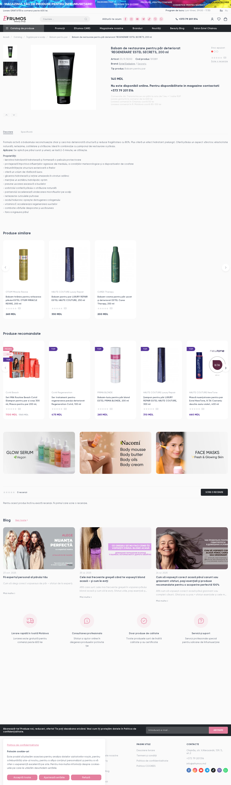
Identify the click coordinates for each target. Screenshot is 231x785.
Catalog (18, 37)
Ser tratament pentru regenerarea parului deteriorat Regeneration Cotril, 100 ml (68, 400)
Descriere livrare (146, 750)
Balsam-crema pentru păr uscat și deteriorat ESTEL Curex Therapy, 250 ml (114, 300)
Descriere (8, 132)
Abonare (218, 730)
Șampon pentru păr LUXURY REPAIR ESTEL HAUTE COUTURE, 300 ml (160, 400)
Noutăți (156, 28)
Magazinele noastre (111, 28)
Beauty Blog (177, 28)
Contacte (193, 744)
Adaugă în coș (24, 312)
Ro (221, 10)
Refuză (86, 777)
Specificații (27, 132)
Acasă (6, 37)
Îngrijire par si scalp (36, 37)
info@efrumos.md (196, 763)
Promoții (60, 28)
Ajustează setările (54, 777)
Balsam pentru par (59, 37)
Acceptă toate (22, 777)
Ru (226, 10)
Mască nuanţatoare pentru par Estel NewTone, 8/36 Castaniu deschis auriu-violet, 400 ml (206, 400)
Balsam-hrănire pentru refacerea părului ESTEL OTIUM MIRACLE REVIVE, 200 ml (23, 300)
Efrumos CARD (82, 28)
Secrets (142, 63)
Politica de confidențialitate (23, 745)
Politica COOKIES (146, 766)
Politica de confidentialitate (152, 760)
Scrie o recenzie (219, 61)
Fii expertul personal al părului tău (25, 577)
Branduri (137, 28)
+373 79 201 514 (195, 758)
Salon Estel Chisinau (205, 28)
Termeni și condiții (147, 755)
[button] (6, 115)
